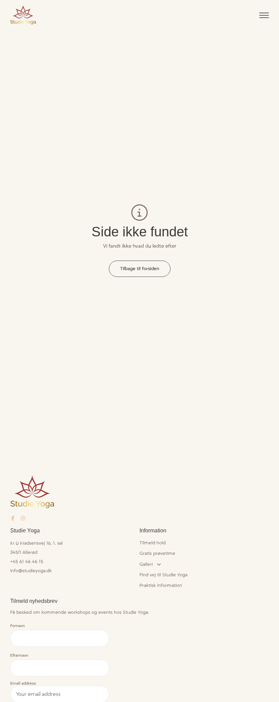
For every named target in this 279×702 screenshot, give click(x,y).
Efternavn (19, 656)
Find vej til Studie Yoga (163, 575)
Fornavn (17, 626)
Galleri (146, 564)
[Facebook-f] (12, 518)
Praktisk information (161, 585)
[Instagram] (23, 518)
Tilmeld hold (153, 543)
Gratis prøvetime (157, 553)
